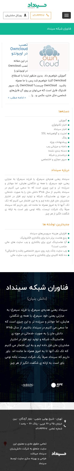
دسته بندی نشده (57, 151)
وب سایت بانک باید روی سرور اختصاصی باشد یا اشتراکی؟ (36, 251)
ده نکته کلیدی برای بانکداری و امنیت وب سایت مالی (38, 255)
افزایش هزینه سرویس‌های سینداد (48, 233)
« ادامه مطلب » (17, 98)
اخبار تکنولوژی (59, 125)
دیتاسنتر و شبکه (58, 155)
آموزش (63, 120)
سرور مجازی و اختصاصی (54, 159)
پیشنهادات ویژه (58, 142)
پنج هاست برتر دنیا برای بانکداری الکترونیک (43, 238)
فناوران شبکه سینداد (59, 29)
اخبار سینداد (60, 129)
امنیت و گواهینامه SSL (54, 133)
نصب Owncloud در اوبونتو (19, 49)
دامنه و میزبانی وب (56, 146)
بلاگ (64, 138)
